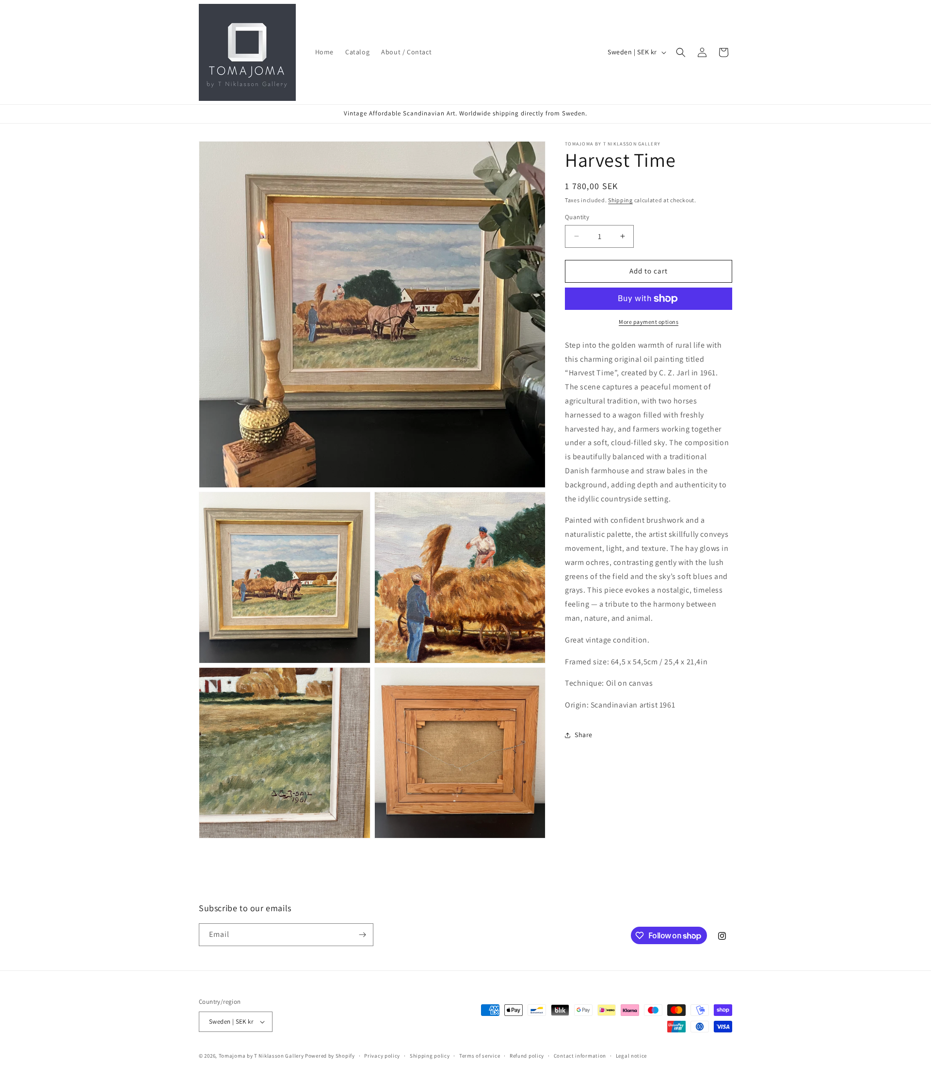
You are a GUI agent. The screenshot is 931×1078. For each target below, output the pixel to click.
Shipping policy (430, 1055)
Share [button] (584, 734)
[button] (680, 52)
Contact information (580, 1055)
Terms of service (479, 1055)
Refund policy (527, 1055)
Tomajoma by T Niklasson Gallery (261, 1055)
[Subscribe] (362, 934)
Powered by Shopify (330, 1055)
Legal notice (631, 1055)
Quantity (577, 217)
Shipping (620, 200)
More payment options (648, 321)
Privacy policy (382, 1055)
